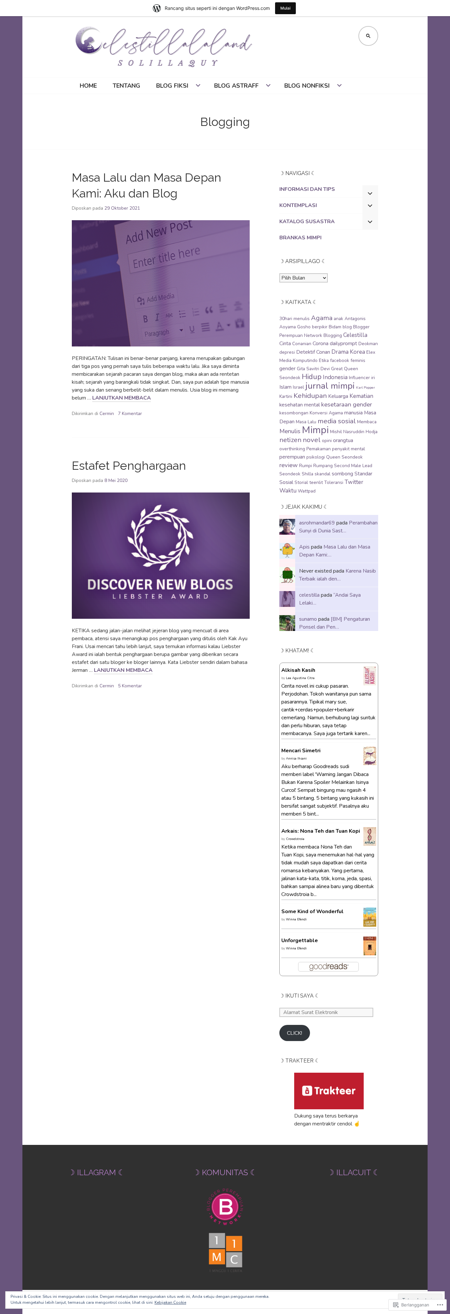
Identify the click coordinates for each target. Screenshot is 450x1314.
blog (347, 327)
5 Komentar (130, 686)
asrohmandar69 (317, 522)
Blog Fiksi (172, 86)
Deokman (368, 344)
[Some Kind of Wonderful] (369, 922)
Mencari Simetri (301, 750)
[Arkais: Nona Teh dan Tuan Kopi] (369, 842)
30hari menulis (294, 318)
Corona (320, 343)
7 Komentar (130, 413)
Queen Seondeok (344, 457)
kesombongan (293, 413)
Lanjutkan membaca (121, 398)
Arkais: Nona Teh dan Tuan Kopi (320, 831)
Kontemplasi (298, 205)
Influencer (359, 377)
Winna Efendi (296, 919)
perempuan (292, 457)
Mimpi (315, 429)
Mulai (285, 8)
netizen (290, 439)
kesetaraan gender (346, 404)
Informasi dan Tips (307, 189)
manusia (353, 412)
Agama (321, 318)
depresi (287, 352)
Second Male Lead (353, 466)
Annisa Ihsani (296, 758)
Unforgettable (299, 940)
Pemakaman (318, 449)
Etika (324, 360)
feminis (358, 360)
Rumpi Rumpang (316, 466)
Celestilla (355, 335)
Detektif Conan (313, 352)
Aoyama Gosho (295, 327)
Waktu (287, 490)
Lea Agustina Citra (300, 678)
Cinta (285, 343)
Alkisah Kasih (298, 670)
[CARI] (368, 36)
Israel (298, 387)
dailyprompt (343, 343)
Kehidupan (310, 395)
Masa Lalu (306, 422)
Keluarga (338, 396)
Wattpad (307, 491)
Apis (304, 547)
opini (327, 440)
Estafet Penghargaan (129, 465)
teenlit (316, 482)
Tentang (126, 86)
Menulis (289, 431)
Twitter (354, 482)
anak (338, 318)
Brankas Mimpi (300, 237)
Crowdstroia (295, 839)
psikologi (315, 457)
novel (312, 439)
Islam (285, 387)
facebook (339, 360)
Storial (301, 482)
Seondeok (289, 474)
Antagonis (355, 318)
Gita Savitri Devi (313, 369)
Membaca (367, 422)
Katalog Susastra (307, 221)
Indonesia (335, 377)
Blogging (332, 335)
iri (373, 377)
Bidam (335, 327)
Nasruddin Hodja (360, 432)
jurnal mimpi (330, 386)
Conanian (301, 344)
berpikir (319, 327)
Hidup (312, 377)
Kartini (285, 396)
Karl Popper (365, 387)
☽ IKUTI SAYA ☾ (299, 996)
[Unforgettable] (369, 951)
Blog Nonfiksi (307, 86)
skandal (322, 474)
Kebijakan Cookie (170, 1302)
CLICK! (294, 1033)
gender (287, 368)
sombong (342, 473)
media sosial (337, 421)
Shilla (307, 474)
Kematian (361, 396)
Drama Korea (348, 352)
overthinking (292, 449)
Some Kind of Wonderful (312, 911)
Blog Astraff (236, 86)
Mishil (336, 432)
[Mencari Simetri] (369, 761)
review (288, 465)
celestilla (309, 595)
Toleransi (333, 482)
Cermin (106, 413)
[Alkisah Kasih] (369, 681)
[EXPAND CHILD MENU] (370, 193)
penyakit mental (348, 449)
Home (88, 86)
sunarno (308, 619)
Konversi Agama (326, 413)
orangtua (343, 440)
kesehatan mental (299, 404)
